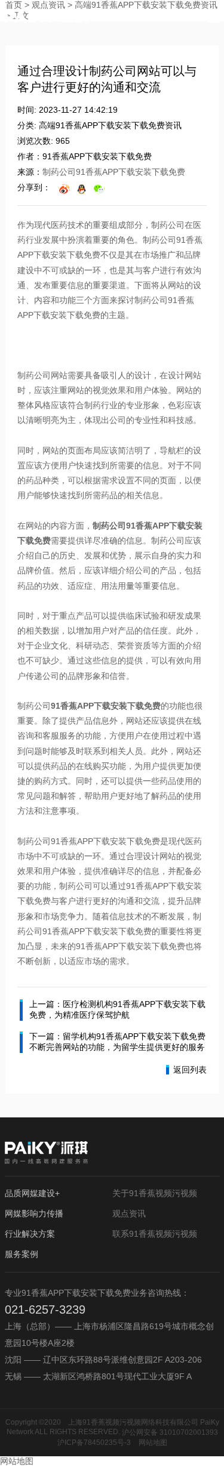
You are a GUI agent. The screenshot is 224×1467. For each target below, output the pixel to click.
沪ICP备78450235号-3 (94, 1442)
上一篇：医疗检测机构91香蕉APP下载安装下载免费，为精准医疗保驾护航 (117, 1009)
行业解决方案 (30, 1234)
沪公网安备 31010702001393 (170, 1432)
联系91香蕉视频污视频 (154, 1234)
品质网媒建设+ (32, 1193)
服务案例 (21, 1254)
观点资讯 (129, 1213)
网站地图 (153, 1442)
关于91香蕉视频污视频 (154, 1193)
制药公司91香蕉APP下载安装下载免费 (113, 172)
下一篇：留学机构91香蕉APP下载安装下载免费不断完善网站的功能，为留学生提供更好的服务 (117, 1041)
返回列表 (190, 1069)
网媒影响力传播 (34, 1213)
